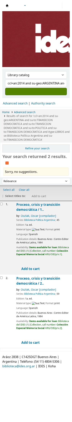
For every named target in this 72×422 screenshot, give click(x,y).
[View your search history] (65, 5)
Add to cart (30, 268)
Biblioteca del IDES (7, 5)
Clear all (24, 190)
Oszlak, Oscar (38, 216)
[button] (14, 5)
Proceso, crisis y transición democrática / (38, 207)
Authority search (43, 103)
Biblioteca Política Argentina (39, 220)
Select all (9, 190)
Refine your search (37, 148)
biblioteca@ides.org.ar (18, 366)
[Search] (36, 91)
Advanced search (15, 103)
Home (6, 112)
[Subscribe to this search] (7, 162)
